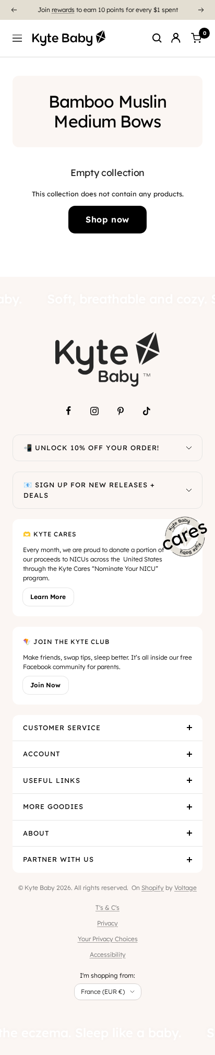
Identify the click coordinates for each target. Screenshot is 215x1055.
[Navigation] (17, 38)
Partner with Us (58, 859)
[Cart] (196, 38)
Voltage (185, 888)
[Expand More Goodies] (189, 807)
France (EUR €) (103, 991)
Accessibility (108, 954)
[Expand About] (189, 833)
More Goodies (53, 806)
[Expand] (189, 448)
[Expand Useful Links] (189, 781)
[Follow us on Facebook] (68, 411)
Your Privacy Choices (108, 939)
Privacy (107, 923)
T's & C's (107, 907)
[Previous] (13, 10)
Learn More (48, 597)
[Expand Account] (189, 754)
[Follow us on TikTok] (147, 411)
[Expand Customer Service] (189, 728)
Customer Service (62, 727)
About (36, 833)
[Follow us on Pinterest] (121, 411)
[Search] (157, 38)
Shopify (152, 888)
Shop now (107, 219)
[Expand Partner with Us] (189, 860)
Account (41, 753)
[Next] (201, 10)
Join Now (45, 685)
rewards (63, 10)
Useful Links (51, 780)
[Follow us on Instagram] (94, 411)
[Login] (176, 38)
